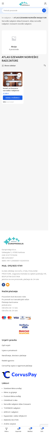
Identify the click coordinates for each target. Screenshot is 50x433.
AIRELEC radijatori (11, 412)
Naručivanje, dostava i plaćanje (14, 355)
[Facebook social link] (3, 284)
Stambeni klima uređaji (13, 388)
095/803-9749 (15, 265)
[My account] (45, 3)
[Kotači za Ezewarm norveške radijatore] (12, 79)
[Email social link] (7, 284)
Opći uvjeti (6, 345)
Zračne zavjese (10, 424)
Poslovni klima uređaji (12, 396)
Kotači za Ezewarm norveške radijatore (11, 89)
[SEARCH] (44, 10)
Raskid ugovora (8, 360)
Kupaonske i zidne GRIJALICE (15, 416)
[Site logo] (24, 3)
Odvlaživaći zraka (10, 400)
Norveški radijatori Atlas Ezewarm (17, 404)
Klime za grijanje (10, 392)
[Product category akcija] (14, 42)
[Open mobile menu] (3, 3)
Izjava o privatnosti (9, 350)
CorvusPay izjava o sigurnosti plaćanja (17, 365)
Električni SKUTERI (11, 420)
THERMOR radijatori (12, 408)
